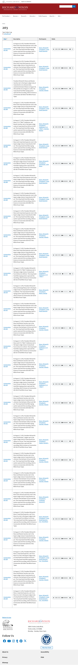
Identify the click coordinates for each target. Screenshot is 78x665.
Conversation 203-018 (7, 365)
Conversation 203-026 (7, 519)
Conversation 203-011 (7, 235)
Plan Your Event (46, 647)
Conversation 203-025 (7, 499)
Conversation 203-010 (7, 217)
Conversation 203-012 (7, 255)
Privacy (4, 657)
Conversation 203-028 (7, 558)
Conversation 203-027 (7, 539)
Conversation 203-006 (7, 146)
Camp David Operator (44, 50)
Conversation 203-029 (7, 578)
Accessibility (45, 652)
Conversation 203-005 (7, 127)
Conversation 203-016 (7, 328)
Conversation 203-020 (7, 403)
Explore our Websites (26, 1)
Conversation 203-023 (7, 460)
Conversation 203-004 (7, 108)
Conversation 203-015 (7, 309)
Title (5, 39)
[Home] (15, 8)
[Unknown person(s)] (42, 501)
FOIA (42, 657)
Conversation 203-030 (7, 598)
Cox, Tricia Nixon (43, 522)
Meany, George (43, 293)
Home (3, 23)
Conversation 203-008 (7, 181)
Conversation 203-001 (7, 49)
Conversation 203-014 (7, 291)
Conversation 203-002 (7, 68)
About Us (5, 652)
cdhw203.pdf (7, 34)
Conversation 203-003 (7, 88)
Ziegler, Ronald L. (44, 443)
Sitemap (5, 662)
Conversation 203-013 (7, 274)
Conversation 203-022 (7, 441)
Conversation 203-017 (7, 347)
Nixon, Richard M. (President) (44, 48)
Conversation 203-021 (7, 422)
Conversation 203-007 (7, 163)
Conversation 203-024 (7, 480)
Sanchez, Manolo (43, 90)
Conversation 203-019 (7, 384)
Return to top (6, 617)
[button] (7, 629)
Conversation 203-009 (7, 199)
